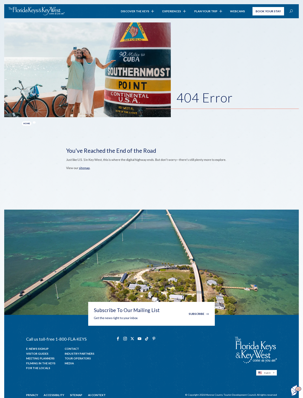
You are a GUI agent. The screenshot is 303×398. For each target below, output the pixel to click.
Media (69, 363)
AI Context (97, 395)
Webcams (237, 11)
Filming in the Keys (40, 363)
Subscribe (196, 313)
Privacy (32, 395)
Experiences (171, 11)
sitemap (84, 168)
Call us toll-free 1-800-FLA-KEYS (56, 339)
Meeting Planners (40, 358)
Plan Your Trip (205, 11)
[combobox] (266, 373)
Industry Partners (79, 353)
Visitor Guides (37, 353)
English (267, 373)
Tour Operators (78, 358)
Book (268, 11)
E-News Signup (37, 348)
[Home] (36, 11)
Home (26, 123)
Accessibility (54, 395)
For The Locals (38, 368)
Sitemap (76, 395)
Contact (72, 348)
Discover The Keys (135, 11)
